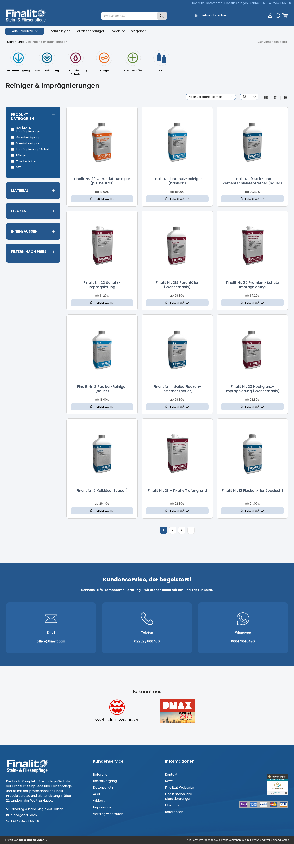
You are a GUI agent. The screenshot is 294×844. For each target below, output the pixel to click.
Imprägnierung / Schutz (33, 149)
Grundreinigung (27, 137)
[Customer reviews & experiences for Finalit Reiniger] (277, 784)
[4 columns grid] (275, 98)
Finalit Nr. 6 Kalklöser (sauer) (102, 490)
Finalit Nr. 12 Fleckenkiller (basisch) (252, 490)
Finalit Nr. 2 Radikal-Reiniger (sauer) (102, 388)
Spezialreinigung (28, 143)
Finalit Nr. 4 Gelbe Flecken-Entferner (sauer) (177, 388)
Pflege (21, 155)
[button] (285, 15)
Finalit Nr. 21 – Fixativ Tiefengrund (177, 490)
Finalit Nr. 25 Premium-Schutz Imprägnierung (252, 284)
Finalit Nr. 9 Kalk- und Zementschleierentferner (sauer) (252, 181)
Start (10, 42)
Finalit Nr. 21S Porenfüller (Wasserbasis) (177, 284)
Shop (21, 42)
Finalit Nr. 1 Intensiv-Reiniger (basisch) (177, 181)
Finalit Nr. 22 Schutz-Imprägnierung (102, 284)
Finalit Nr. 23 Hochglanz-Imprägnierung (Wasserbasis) (252, 388)
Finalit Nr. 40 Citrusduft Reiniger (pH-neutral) (102, 181)
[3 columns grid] (266, 98)
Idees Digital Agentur (34, 840)
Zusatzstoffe (26, 161)
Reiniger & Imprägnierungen (28, 129)
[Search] (162, 16)
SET (18, 167)
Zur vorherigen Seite (272, 41)
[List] (285, 98)
